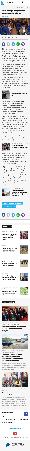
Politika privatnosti (8, 419)
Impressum (5, 416)
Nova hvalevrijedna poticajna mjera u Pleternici (20, 143)
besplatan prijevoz (9, 207)
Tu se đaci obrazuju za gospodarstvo (19, 94)
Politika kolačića (7, 422)
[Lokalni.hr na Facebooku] (26, 414)
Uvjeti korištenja (7, 412)
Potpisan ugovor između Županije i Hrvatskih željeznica (20, 188)
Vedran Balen (8, 16)
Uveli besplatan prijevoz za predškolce (20, 146)
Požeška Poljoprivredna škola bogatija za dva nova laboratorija (20, 91)
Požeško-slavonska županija (12, 203)
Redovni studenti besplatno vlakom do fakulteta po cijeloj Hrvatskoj (19, 193)
